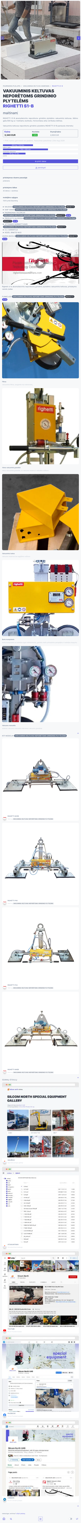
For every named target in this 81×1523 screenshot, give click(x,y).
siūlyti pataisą (20, 1513)
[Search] (9, 1519)
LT (77, 1519)
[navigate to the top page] (78, 733)
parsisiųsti (41, 168)
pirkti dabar (41, 161)
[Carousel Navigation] (40, 38)
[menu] (40, 1519)
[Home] (4, 1519)
